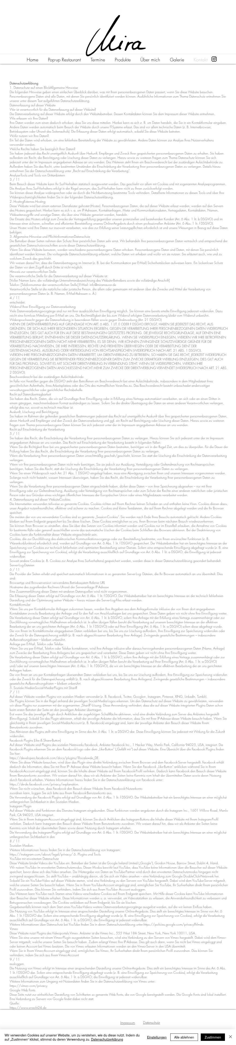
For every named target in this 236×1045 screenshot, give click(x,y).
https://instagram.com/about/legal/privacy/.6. (43, 854)
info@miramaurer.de (103, 284)
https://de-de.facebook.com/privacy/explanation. (44, 784)
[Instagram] (214, 59)
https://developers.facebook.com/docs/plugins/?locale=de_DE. (54, 758)
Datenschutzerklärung (107, 1039)
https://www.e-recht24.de (28, 1007)
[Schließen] (230, 1037)
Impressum (127, 1023)
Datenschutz (151, 1022)
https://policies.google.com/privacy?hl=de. (174, 924)
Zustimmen (213, 1037)
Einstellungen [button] (157, 1037)
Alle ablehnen (184, 1037)
